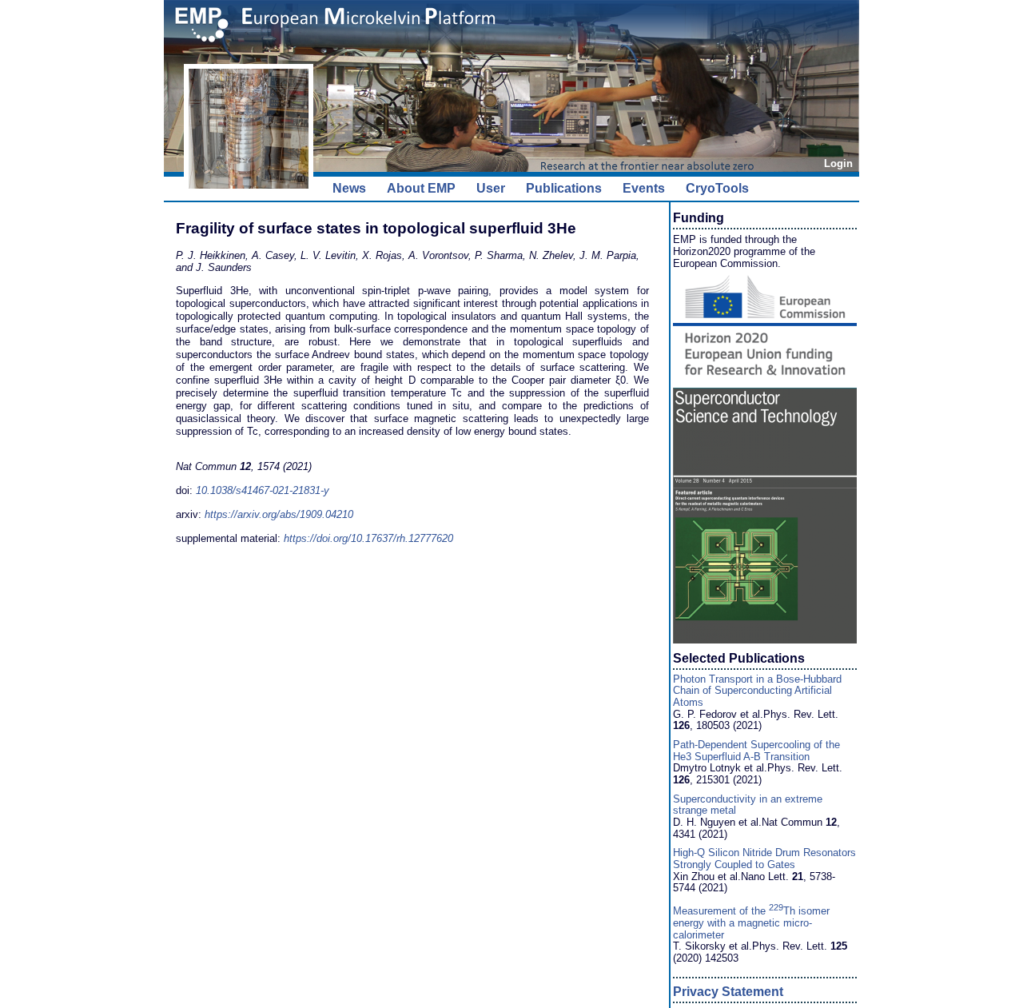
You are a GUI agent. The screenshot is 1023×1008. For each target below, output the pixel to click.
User (490, 188)
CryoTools (717, 188)
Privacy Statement (728, 991)
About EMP (421, 188)
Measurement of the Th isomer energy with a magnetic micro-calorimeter (751, 922)
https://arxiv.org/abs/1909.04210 (279, 514)
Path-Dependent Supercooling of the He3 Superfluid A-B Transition (756, 751)
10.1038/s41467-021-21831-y (262, 490)
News (349, 188)
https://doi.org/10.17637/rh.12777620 (368, 538)
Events (644, 188)
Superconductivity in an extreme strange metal (747, 805)
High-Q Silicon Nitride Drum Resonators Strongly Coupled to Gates (764, 859)
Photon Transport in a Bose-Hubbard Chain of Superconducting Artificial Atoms (757, 690)
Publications (564, 188)
